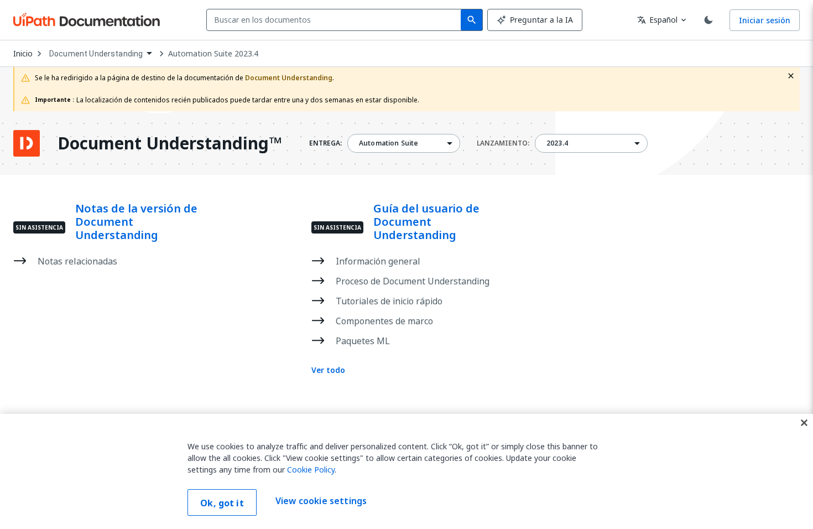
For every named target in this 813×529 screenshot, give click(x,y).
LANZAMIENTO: (503, 143)
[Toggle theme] (708, 20)
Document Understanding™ (170, 143)
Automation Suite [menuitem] (388, 143)
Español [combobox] (657, 19)
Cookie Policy (311, 469)
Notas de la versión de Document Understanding (136, 222)
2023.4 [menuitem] (557, 143)
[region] (406, 471)
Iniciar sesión (764, 20)
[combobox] (336, 20)
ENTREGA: (325, 143)
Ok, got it (222, 503)
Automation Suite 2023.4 (213, 54)
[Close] (804, 422)
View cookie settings (321, 501)
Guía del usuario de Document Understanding (426, 222)
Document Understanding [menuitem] (96, 53)
